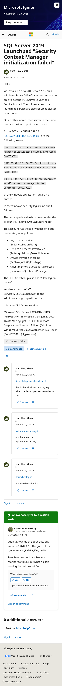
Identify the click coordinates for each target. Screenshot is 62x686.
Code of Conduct (11, 676)
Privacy (21, 667)
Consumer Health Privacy (16, 672)
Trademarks (32, 676)
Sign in (55, 34)
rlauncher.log (22, 476)
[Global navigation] (3, 34)
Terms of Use (42, 672)
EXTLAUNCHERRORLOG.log (21, 136)
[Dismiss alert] (56, 5)
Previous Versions (30, 663)
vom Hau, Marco (19, 70)
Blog (45, 663)
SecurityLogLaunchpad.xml (29, 381)
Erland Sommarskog (25, 528)
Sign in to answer (13, 637)
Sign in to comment (14, 503)
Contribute (8, 667)
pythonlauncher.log (25, 430)
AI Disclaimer (10, 663)
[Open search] (47, 34)
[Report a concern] (6, 356)
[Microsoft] (31, 34)
